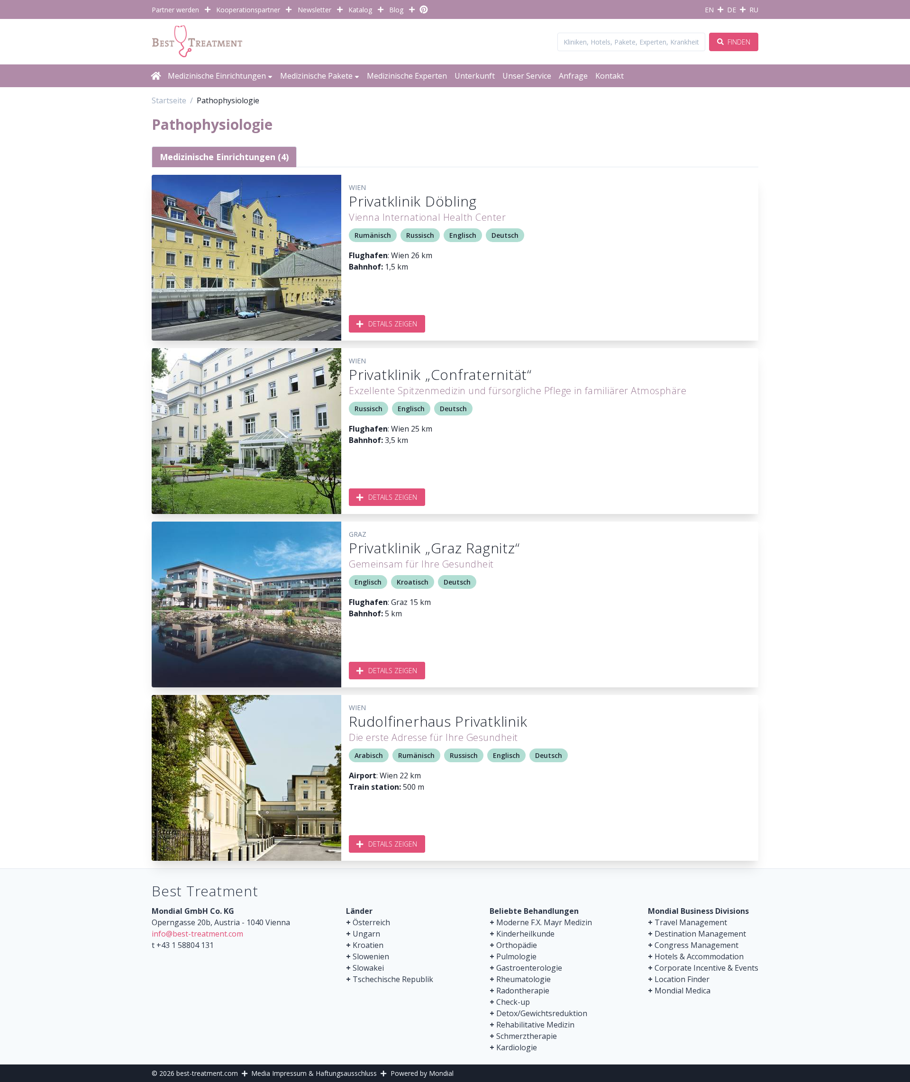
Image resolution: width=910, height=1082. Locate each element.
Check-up (513, 1002)
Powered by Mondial (422, 1073)
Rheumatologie (523, 979)
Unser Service (526, 76)
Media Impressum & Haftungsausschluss (314, 1073)
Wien (357, 187)
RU (753, 9)
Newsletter (314, 9)
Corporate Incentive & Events (706, 968)
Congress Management (696, 945)
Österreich (371, 922)
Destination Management (700, 934)
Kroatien (368, 945)
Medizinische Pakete (316, 76)
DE (731, 9)
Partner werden (175, 9)
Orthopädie (516, 945)
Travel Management (691, 922)
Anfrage (573, 76)
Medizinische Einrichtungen (217, 76)
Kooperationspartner (248, 9)
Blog (396, 9)
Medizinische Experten (407, 76)
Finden (738, 41)
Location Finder (682, 979)
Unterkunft (475, 76)
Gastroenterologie (529, 968)
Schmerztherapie (526, 1036)
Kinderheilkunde (525, 934)
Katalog (360, 9)
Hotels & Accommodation (699, 956)
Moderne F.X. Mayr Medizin (544, 922)
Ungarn (366, 934)
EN (709, 9)
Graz (357, 534)
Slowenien (371, 956)
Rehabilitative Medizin (535, 1024)
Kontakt (609, 76)
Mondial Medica (682, 990)
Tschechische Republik (393, 979)
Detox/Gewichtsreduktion (541, 1013)
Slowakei (368, 968)
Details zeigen (392, 323)
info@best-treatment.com (197, 934)
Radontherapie (522, 990)
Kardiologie (516, 1047)
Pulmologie (516, 956)
